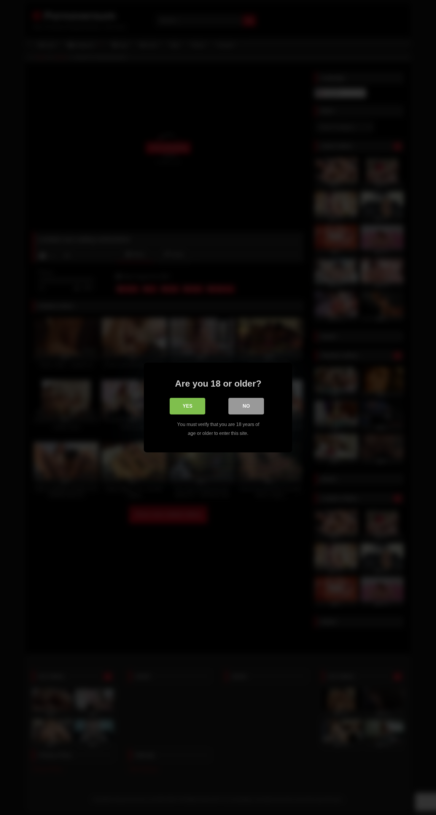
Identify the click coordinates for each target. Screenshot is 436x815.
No (246, 406)
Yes (187, 406)
